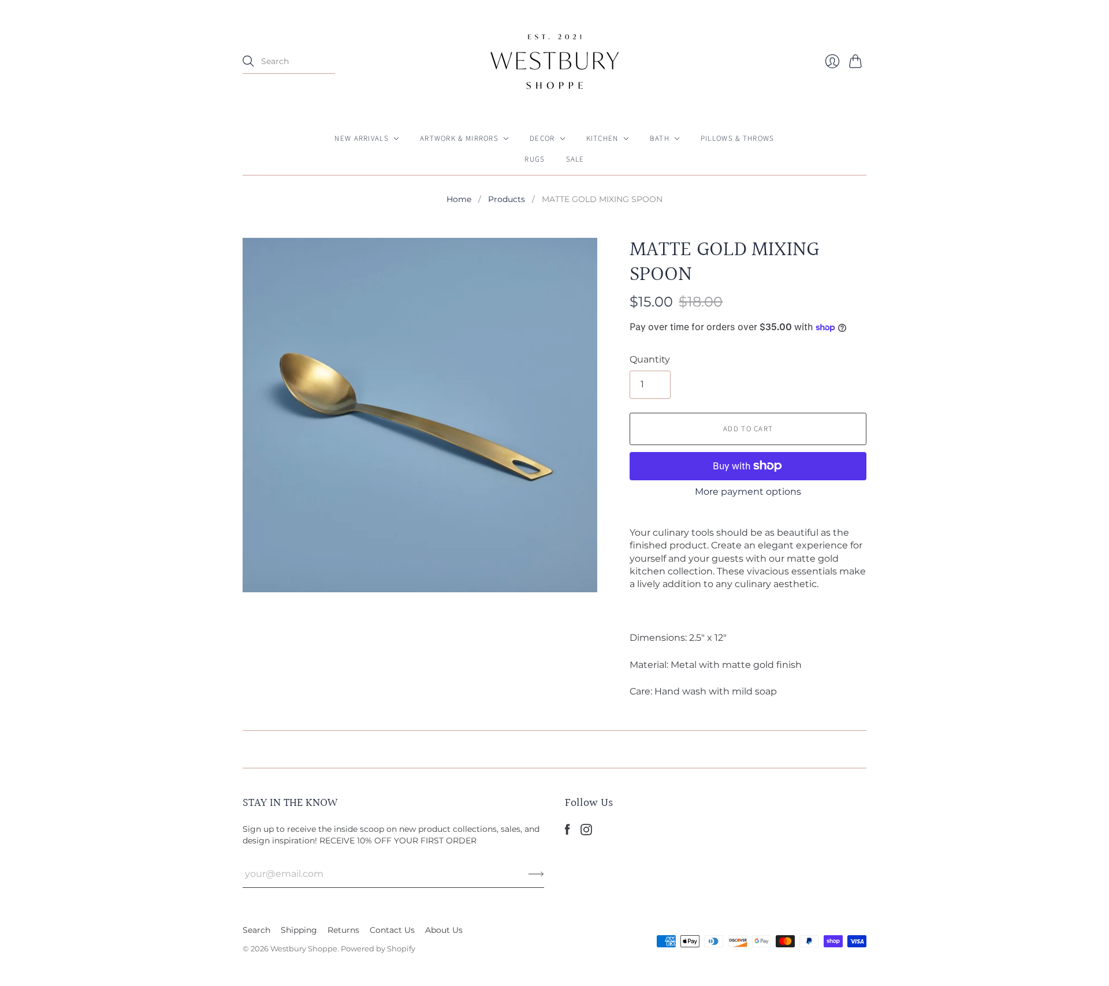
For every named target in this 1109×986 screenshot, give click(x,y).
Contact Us (392, 930)
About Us (444, 930)
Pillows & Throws (738, 138)
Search (256, 930)
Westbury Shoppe (303, 948)
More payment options (748, 491)
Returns (343, 930)
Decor (542, 138)
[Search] (248, 61)
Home (458, 199)
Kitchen (602, 138)
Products (506, 199)
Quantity (650, 359)
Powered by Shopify (378, 948)
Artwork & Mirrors (459, 138)
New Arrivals (361, 138)
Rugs (534, 159)
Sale (575, 159)
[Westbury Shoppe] (554, 61)
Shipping (299, 930)
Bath (659, 138)
